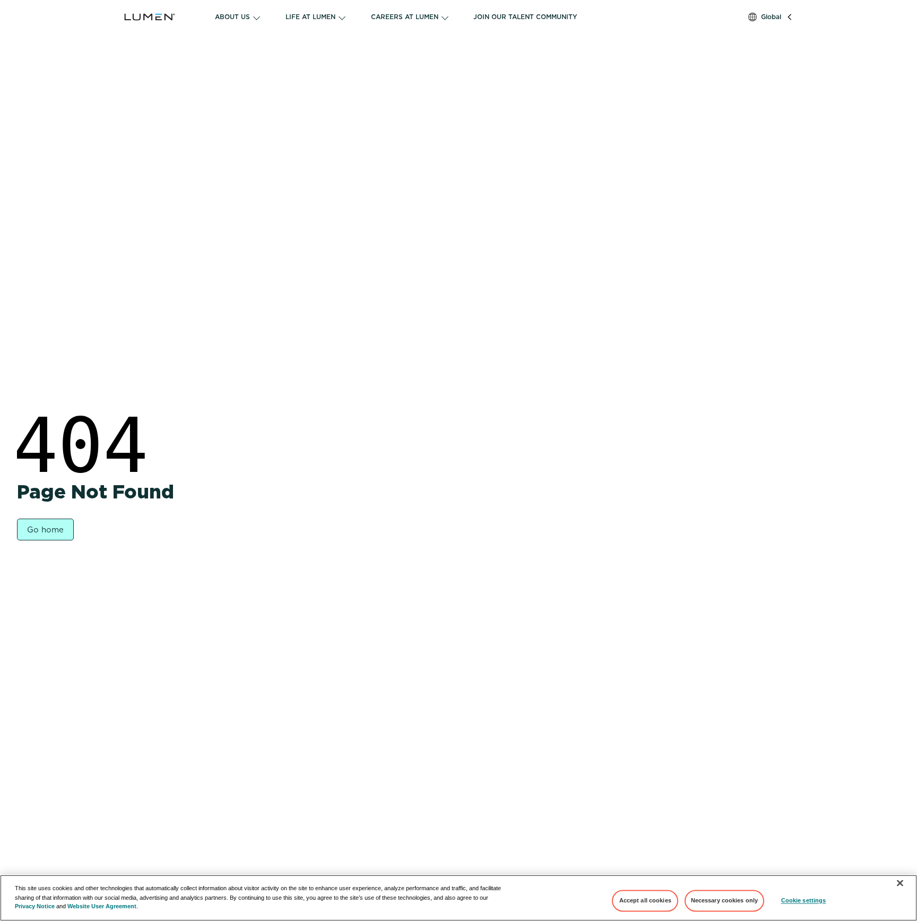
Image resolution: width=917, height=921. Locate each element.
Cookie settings (803, 900)
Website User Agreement (101, 906)
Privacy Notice (35, 906)
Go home (45, 530)
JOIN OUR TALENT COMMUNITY (525, 17)
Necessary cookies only (724, 900)
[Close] (900, 883)
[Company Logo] (163, 17)
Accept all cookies (645, 900)
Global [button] (771, 17)
